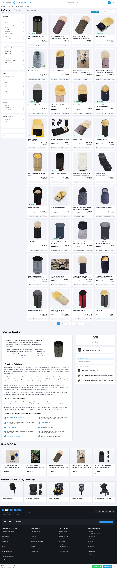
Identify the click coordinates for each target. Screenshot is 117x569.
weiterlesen (22, 358)
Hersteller (5, 16)
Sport (3, 544)
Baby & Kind (11, 6)
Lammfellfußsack (14, 56)
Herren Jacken (63, 539)
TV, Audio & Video (6, 539)
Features (5, 102)
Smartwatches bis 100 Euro (38, 549)
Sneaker (33, 546)
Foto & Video (5, 541)
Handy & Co (5, 534)
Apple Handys (91, 551)
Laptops (61, 544)
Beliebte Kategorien (94, 528)
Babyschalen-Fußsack (14, 60)
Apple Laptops (34, 534)
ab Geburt (14, 119)
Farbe (4, 73)
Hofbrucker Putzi (45, 422)
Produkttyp (6, 45)
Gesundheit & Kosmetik (8, 556)
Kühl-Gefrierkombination (94, 534)
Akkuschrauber (63, 531)
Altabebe (14, 29)
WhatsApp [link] (98, 566)
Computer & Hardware (8, 531)
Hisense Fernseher (35, 539)
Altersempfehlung (8, 116)
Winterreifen (91, 544)
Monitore (90, 541)
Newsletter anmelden (106, 522)
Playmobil (33, 536)
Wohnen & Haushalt (7, 551)
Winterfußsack (14, 51)
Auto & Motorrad (6, 536)
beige (14, 86)
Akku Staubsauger (35, 531)
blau (14, 84)
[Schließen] (114, 566)
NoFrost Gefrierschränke (37, 541)
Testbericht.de (4, 6)
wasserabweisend (14, 107)
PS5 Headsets (34, 551)
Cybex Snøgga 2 (11, 427)
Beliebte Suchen (35, 528)
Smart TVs (33, 544)
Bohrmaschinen (63, 534)
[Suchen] (109, 2)
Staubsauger (91, 539)
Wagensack (14, 58)
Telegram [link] (108, 566)
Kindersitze (91, 546)
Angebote (103, 11)
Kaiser (14, 22)
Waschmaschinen (64, 551)
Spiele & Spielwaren (7, 554)
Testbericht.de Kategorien (9, 528)
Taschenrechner (63, 546)
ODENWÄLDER (14, 34)
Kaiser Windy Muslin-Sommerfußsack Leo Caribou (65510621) (34, 467)
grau (14, 80)
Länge (4, 136)
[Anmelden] (113, 2)
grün (14, 89)
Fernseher (90, 531)
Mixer (89, 549)
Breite (4, 131)
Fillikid (14, 27)
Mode (3, 546)
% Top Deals (91, 554)
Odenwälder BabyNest (14, 25)
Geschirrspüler (92, 536)
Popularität (95, 11)
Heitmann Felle (14, 31)
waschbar (14, 105)
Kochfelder (62, 541)
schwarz (14, 82)
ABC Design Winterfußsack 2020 (15, 417)
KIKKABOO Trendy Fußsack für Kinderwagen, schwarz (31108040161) (103, 467)
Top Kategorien (63, 528)
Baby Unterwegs (19, 6)
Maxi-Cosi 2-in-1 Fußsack (13, 436)
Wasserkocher (63, 549)
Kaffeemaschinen (63, 536)
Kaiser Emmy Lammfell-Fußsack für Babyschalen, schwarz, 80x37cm (10, 467)
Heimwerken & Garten (8, 549)
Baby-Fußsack (14, 53)
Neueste (111, 11)
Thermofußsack (14, 67)
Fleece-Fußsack (14, 62)
